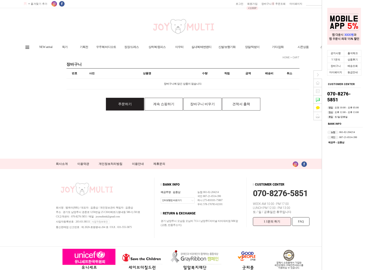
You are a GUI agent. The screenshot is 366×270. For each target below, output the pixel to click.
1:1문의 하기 (272, 221)
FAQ (301, 221)
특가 (65, 47)
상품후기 (353, 59)
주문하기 (125, 104)
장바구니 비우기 (202, 104)
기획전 (84, 47)
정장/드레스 (131, 47)
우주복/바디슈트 (106, 47)
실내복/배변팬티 (201, 47)
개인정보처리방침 (110, 163)
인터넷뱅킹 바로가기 (172, 200)
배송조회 (353, 65)
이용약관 (83, 163)
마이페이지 (335, 72)
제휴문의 (159, 163)
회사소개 (62, 163)
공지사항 (336, 53)
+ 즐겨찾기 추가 (37, 3)
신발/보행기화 (227, 47)
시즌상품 (303, 47)
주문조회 (280, 3)
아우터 (179, 47)
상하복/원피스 (157, 47)
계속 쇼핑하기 (163, 104)
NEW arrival (45, 47)
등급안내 (353, 72)
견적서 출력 (241, 104)
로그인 (239, 3)
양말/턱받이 (252, 47)
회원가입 (252, 3)
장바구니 (336, 65)
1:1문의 (335, 59)
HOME (286, 57)
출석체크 (353, 53)
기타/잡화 (278, 47)
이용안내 (138, 163)
